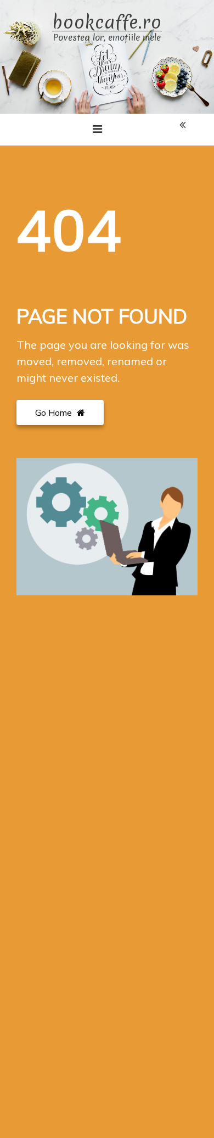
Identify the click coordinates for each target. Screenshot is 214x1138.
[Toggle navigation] (97, 129)
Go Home (54, 412)
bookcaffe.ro (107, 22)
